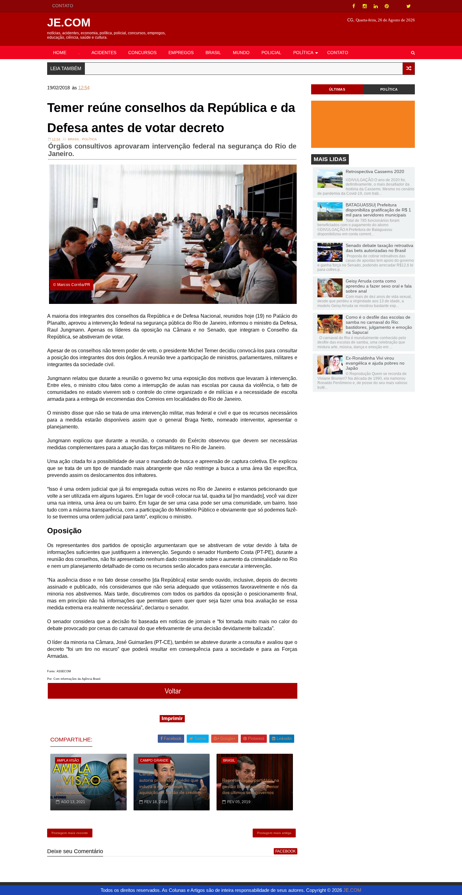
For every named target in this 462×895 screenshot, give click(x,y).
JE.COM (69, 22)
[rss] (397, 6)
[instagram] (364, 6)
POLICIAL (271, 52)
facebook (285, 851)
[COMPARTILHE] (173, 697)
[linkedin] (375, 6)
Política (89, 139)
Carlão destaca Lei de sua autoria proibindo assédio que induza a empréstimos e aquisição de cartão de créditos (170, 783)
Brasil (74, 139)
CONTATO (62, 5)
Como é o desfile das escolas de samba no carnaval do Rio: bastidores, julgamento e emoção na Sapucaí (379, 325)
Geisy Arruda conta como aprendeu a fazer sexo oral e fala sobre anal (379, 286)
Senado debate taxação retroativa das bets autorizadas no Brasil (379, 248)
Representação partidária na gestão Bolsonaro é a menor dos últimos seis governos (250, 786)
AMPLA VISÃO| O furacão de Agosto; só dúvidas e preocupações (84, 786)
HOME (59, 52)
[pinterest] (386, 6)
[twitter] (408, 6)
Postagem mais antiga (274, 833)
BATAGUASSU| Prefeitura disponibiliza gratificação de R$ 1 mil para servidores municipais (378, 209)
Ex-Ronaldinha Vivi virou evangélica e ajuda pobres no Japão (375, 363)
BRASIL (213, 52)
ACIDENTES (103, 52)
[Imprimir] (172, 720)
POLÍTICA (303, 52)
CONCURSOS (142, 52)
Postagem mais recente (70, 833)
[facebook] (353, 6)
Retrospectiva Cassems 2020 (375, 171)
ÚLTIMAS (337, 89)
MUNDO (241, 52)
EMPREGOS (181, 52)
